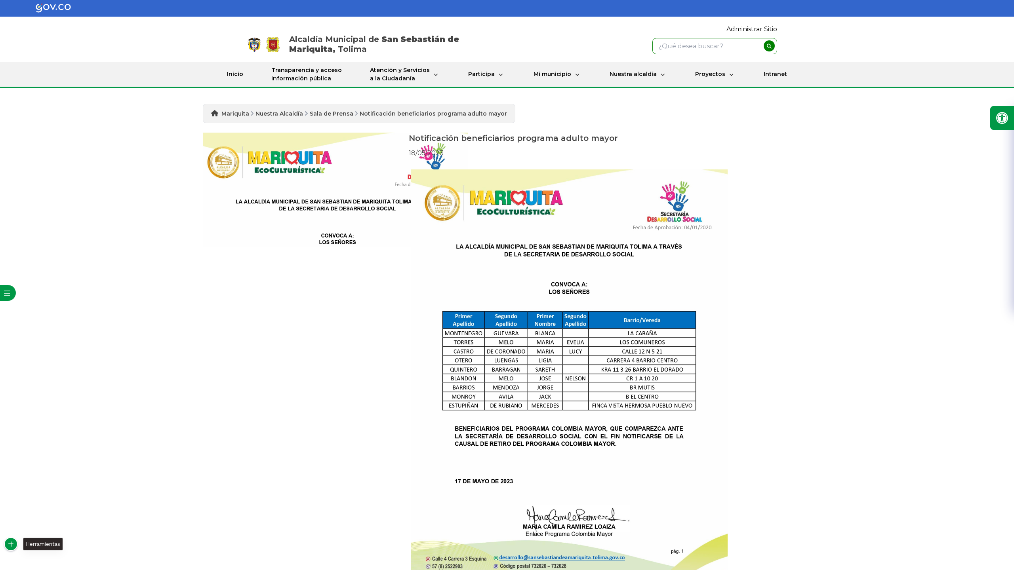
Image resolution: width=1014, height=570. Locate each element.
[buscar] (769, 45)
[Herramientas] (11, 544)
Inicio (235, 74)
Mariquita (235, 113)
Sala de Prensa (331, 113)
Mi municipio (552, 74)
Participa (481, 74)
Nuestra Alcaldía (279, 113)
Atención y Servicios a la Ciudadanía (400, 74)
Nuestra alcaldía (633, 74)
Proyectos (710, 74)
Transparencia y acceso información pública (306, 74)
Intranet (775, 74)
